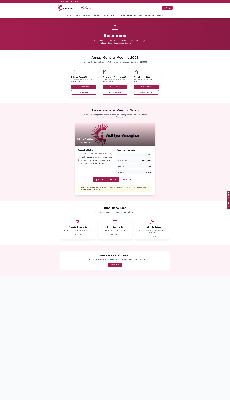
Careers (105, 15)
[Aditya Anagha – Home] (65, 7)
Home (69, 15)
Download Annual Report (107, 180)
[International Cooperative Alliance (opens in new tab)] (88, 7)
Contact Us (115, 265)
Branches (96, 15)
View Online (85, 87)
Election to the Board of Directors (131, 15)
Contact (160, 15)
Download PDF (85, 92)
